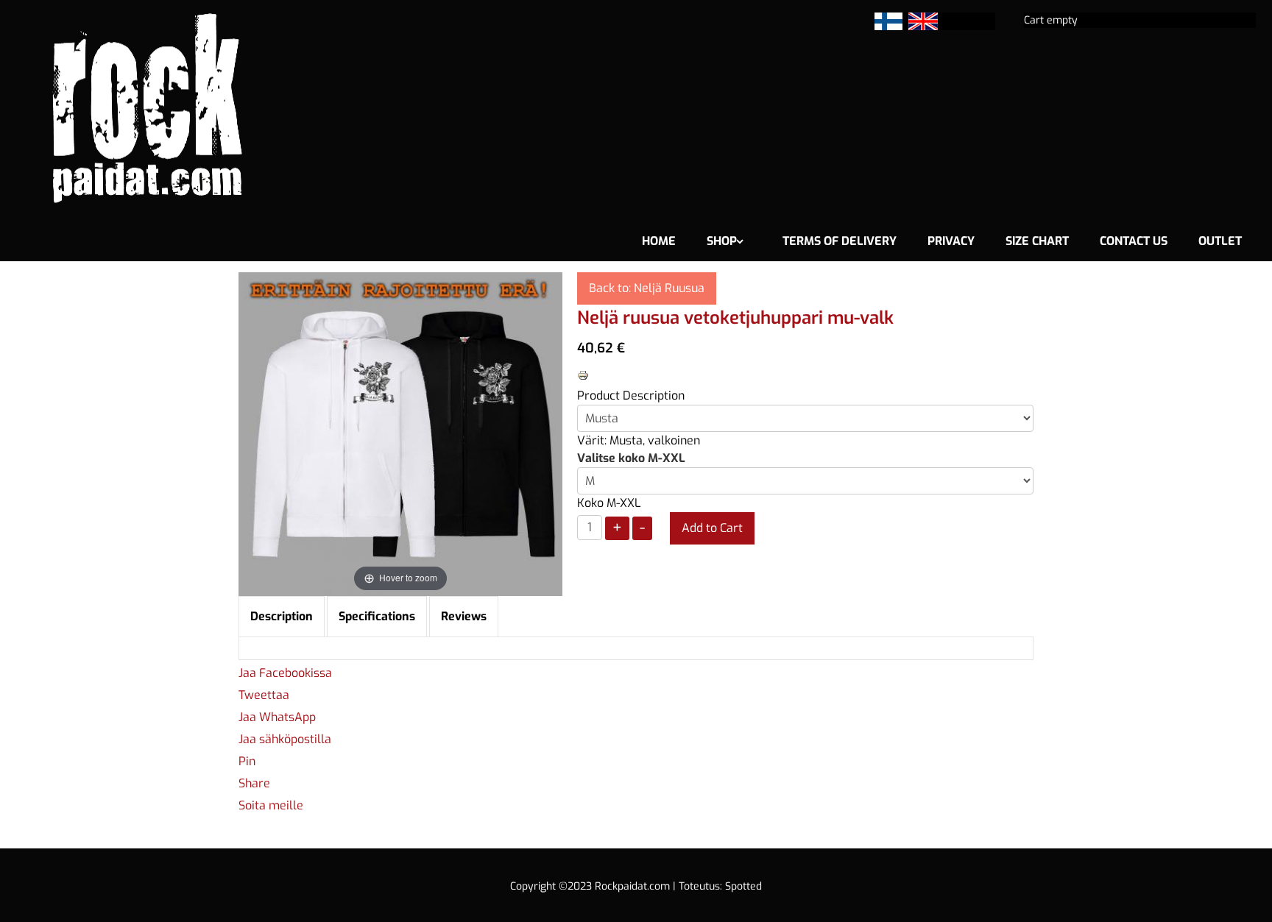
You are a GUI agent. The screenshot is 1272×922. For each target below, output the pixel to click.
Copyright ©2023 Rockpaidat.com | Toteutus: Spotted (636, 886)
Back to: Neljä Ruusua (646, 288)
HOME (659, 241)
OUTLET (1220, 241)
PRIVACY (951, 241)
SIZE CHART (1037, 241)
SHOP (722, 241)
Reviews (464, 616)
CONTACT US (1133, 241)
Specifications (377, 616)
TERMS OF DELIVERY (839, 241)
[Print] (583, 374)
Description (281, 616)
